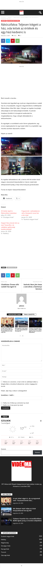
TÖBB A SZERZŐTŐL (29, 314)
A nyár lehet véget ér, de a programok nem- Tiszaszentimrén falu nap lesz (7, 330)
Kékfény (9, 17)
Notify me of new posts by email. (13, 405)
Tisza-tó (3, 552)
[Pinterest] (13, 41)
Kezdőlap (3, 17)
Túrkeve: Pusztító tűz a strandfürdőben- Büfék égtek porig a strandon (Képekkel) (35, 330)
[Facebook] (3, 41)
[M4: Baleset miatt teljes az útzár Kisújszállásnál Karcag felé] (21, 322)
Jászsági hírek (5, 555)
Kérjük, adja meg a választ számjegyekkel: (14, 391)
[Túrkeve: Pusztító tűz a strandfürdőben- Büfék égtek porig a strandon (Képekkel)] (35, 322)
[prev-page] (20, 336)
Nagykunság (5, 543)
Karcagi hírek (5, 549)
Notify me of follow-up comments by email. (16, 403)
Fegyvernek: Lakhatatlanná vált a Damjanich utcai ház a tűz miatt (31, 213)
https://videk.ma (22, 308)
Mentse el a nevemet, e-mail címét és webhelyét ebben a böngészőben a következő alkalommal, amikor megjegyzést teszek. (19, 384)
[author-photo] (21, 299)
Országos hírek (5, 546)
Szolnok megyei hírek (13, 21)
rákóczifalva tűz (11, 267)
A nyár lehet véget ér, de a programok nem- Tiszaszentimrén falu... (26, 499)
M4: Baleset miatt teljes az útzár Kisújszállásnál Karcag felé (21, 330)
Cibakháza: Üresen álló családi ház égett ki (10, 285)
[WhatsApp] (17, 41)
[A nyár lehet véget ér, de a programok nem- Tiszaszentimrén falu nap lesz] (7, 322)
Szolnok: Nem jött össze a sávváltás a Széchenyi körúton (33, 286)
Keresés (3, 449)
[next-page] (23, 336)
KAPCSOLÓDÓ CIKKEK (14, 314)
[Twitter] (8, 41)
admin (21, 306)
